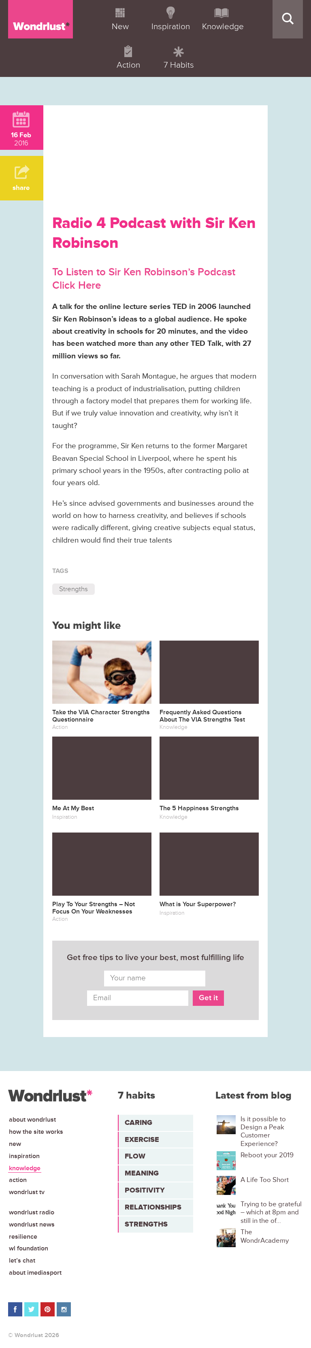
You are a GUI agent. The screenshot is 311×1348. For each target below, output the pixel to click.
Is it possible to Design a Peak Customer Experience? (263, 1131)
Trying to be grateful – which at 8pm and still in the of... (271, 1212)
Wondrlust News (32, 1224)
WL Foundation (28, 1248)
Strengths (73, 589)
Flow (135, 1156)
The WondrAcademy (265, 1236)
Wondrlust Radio (31, 1212)
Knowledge (24, 1168)
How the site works (36, 1132)
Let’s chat (22, 1260)
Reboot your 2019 (267, 1155)
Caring (138, 1122)
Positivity (145, 1190)
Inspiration (24, 1156)
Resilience (23, 1237)
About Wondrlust (32, 1120)
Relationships (153, 1207)
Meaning (142, 1173)
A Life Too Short (265, 1180)
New (15, 1144)
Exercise (142, 1139)
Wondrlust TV (27, 1192)
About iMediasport (35, 1273)
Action (18, 1180)
